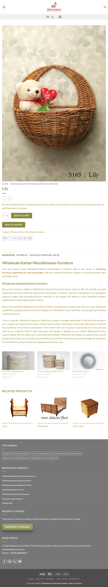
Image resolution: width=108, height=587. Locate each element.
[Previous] (2, 417)
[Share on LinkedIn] (30, 238)
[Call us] (15, 561)
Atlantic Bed (43, 426)
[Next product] (4, 198)
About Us (39, 579)
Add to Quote (13, 224)
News (64, 579)
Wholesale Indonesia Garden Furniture (16, 481)
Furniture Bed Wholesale (42, 453)
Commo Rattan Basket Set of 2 (50, 371)
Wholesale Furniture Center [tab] (45, 255)
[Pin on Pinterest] (25, 238)
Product (50, 579)
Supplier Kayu (7, 503)
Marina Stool (78, 426)
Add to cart (21, 215)
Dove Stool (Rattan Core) (13, 371)
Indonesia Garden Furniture (12, 499)
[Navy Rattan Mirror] (88, 360)
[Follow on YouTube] (20, 561)
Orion (4, 426)
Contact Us (74, 579)
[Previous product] (10, 198)
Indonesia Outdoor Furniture (13, 490)
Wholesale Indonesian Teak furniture (16, 494)
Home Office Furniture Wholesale (67, 453)
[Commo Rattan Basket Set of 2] (53, 360)
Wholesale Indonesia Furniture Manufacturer (19, 476)
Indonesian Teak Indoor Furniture (89, 324)
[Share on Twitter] (15, 238)
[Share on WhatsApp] (4, 238)
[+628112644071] (53, 17)
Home (5, 184)
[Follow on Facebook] (4, 561)
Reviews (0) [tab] (22, 255)
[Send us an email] (9, 561)
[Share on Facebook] (9, 238)
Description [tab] (8, 255)
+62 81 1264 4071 (19, 552)
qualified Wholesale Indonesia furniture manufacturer (40, 306)
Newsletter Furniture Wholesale (45, 458)
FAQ (58, 579)
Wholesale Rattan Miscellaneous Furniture (34, 184)
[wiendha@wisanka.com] (48, 17)
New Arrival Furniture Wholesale (16, 458)
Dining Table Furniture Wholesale (16, 453)
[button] (3, 7)
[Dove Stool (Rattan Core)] (18, 360)
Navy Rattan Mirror (81, 371)
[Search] (105, 7)
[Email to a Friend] (20, 238)
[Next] (106, 417)
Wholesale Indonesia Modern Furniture (17, 485)
